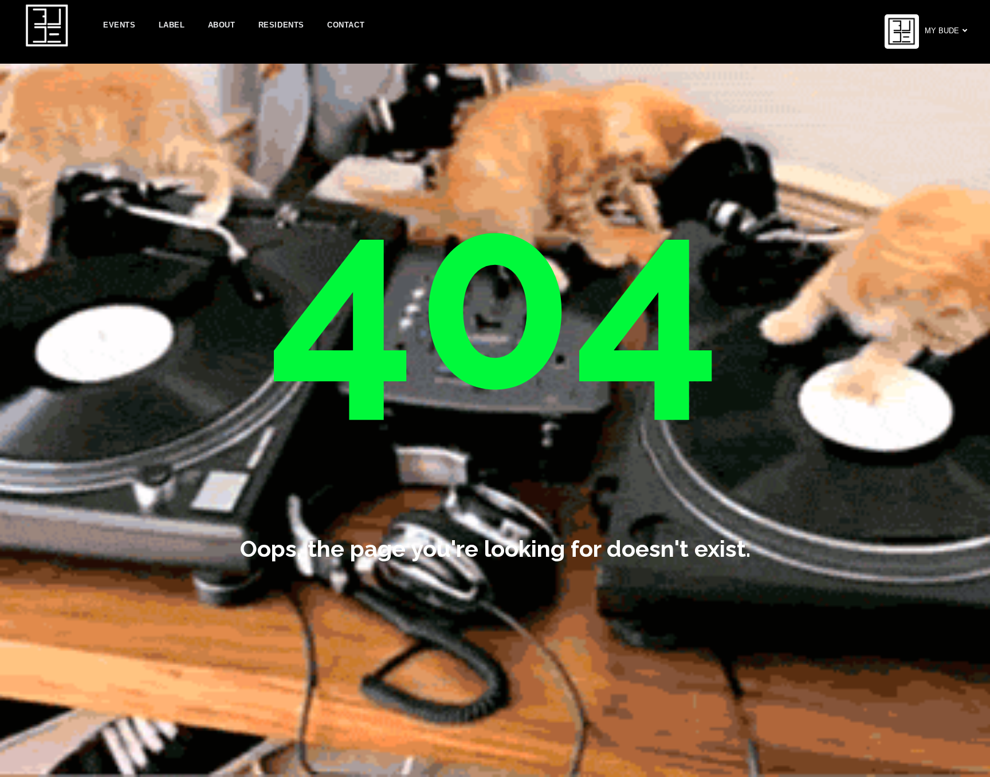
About (221, 25)
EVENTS (119, 25)
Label (172, 25)
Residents (281, 25)
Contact (345, 25)
